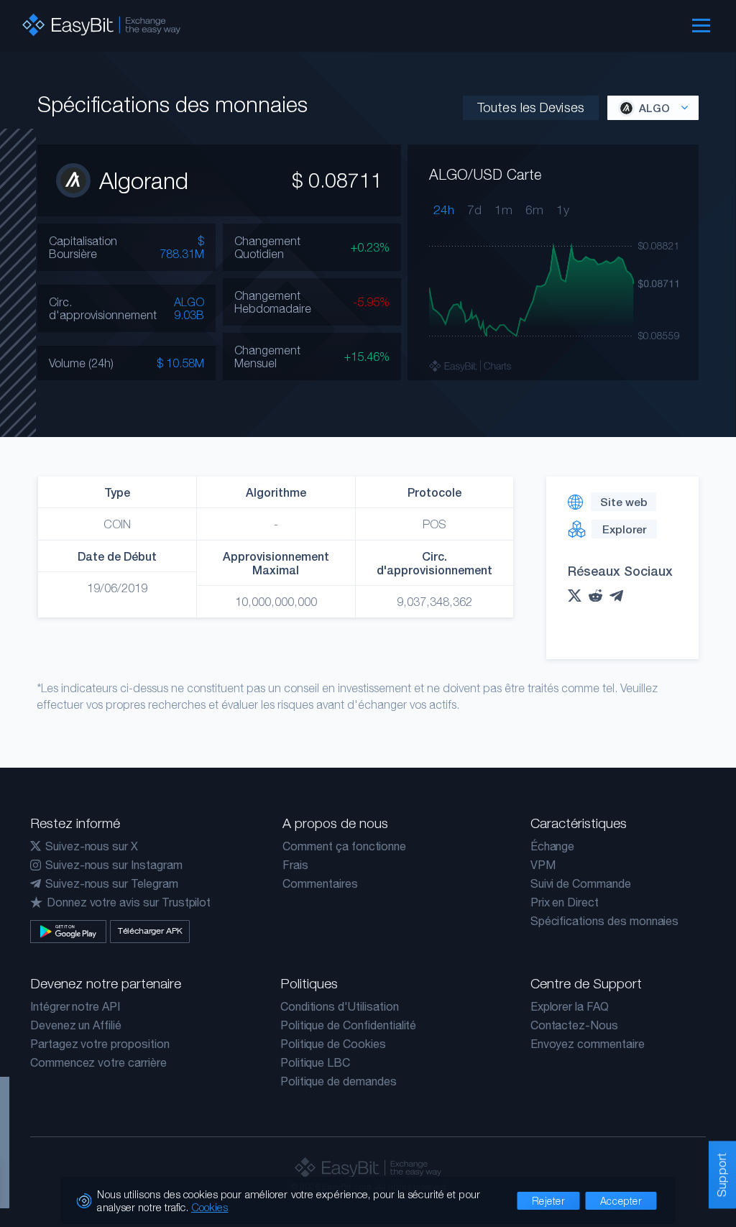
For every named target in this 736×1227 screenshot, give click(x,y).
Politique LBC (315, 1062)
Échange (552, 846)
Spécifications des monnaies (604, 920)
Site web (624, 501)
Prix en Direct (564, 902)
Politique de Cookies (333, 1043)
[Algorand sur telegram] (620, 596)
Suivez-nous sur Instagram (114, 864)
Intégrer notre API (75, 1006)
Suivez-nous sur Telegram (111, 883)
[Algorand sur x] (578, 595)
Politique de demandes (338, 1081)
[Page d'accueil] (101, 25)
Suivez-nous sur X (91, 846)
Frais (295, 864)
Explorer (624, 529)
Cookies (210, 1206)
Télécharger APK (150, 931)
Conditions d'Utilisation (339, 1006)
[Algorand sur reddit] (599, 595)
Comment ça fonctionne (344, 846)
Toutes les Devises (530, 107)
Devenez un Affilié (75, 1025)
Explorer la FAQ (569, 1006)
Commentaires (319, 883)
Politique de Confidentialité (348, 1025)
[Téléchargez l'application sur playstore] (68, 931)
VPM (543, 864)
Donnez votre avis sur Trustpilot (129, 902)
